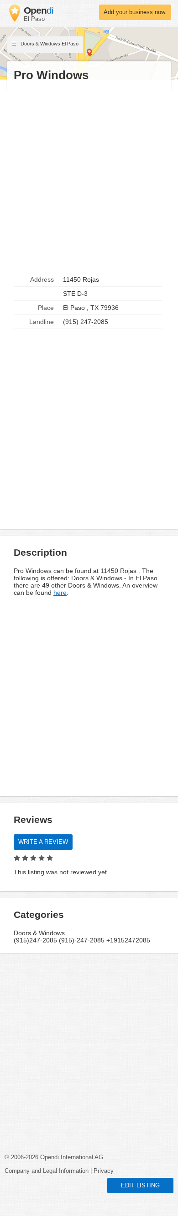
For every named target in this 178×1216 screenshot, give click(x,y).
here (60, 592)
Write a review (43, 842)
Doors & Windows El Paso (49, 43)
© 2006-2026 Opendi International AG (54, 1157)
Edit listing (140, 1185)
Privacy (104, 1171)
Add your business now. (135, 12)
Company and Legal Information (47, 1171)
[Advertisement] (89, 177)
